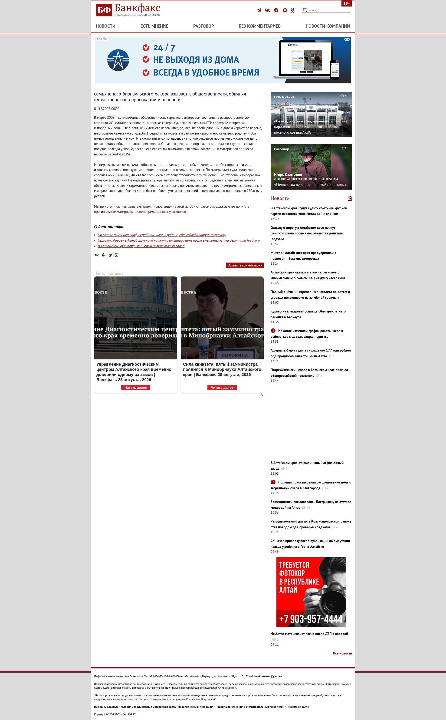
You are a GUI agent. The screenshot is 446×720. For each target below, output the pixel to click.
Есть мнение (154, 26)
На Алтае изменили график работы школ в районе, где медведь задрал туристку (162, 234)
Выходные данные (106, 706)
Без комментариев (260, 26)
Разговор (203, 26)
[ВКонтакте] (268, 10)
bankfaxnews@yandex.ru (269, 676)
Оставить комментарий (245, 265)
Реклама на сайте (298, 706)
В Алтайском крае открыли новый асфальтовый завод (141, 245)
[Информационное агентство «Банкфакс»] (134, 10)
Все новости (342, 653)
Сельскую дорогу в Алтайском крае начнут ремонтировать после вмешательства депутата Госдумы (179, 240)
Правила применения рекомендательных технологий (250, 706)
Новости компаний (328, 26)
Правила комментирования (195, 706)
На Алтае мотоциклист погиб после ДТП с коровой (309, 633)
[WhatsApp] (116, 255)
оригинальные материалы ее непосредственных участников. (140, 211)
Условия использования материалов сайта (148, 706)
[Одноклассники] (292, 10)
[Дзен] (276, 10)
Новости (105, 26)
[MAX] (285, 10)
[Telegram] (259, 10)
